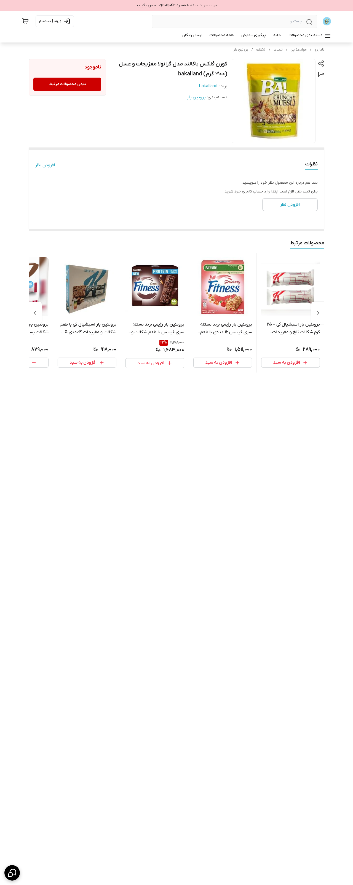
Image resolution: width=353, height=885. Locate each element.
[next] (35, 313)
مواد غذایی (299, 49)
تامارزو (319, 49)
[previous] (318, 313)
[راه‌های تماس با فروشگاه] (12, 873)
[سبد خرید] (25, 21)
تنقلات (278, 49)
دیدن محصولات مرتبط (67, 84)
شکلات (261, 49)
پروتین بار (241, 49)
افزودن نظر (45, 165)
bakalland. (207, 86)
